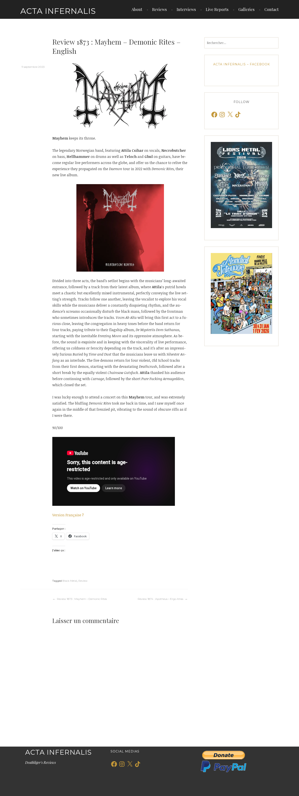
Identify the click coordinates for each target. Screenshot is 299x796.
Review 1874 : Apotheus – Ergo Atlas (160, 598)
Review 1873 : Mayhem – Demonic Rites (82, 598)
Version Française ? (68, 515)
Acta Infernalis (58, 11)
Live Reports (217, 9)
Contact (271, 9)
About (137, 9)
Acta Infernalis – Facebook (241, 64)
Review (83, 580)
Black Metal (69, 580)
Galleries (246, 9)
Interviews (186, 9)
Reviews (159, 9)
